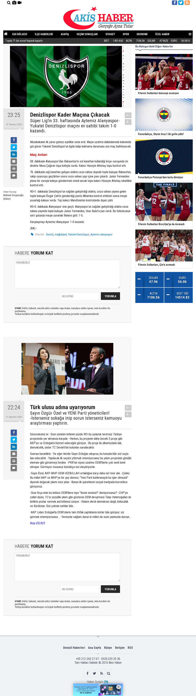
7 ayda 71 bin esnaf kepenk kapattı (24, 40)
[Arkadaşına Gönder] (14, 161)
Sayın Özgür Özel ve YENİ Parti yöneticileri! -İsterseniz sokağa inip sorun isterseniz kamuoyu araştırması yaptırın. (76, 418)
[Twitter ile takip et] (181, 2)
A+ (128, 115)
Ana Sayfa (94, 648)
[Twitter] (14, 147)
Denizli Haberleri (74, 648)
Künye (108, 648)
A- (128, 122)
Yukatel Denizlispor (78, 234)
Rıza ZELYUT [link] (37, 523)
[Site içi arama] (8, 2)
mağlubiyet (61, 234)
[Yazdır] (14, 168)
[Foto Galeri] (14, 2)
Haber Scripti (95, 682)
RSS (130, 648)
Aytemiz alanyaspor (101, 234)
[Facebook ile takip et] (174, 2)
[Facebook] (14, 140)
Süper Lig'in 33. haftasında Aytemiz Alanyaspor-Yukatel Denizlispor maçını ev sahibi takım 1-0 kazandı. (75, 125)
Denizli (49, 234)
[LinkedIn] (14, 154)
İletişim (120, 648)
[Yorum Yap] (14, 176)
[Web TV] (19, 2)
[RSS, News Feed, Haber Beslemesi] (187, 2)
